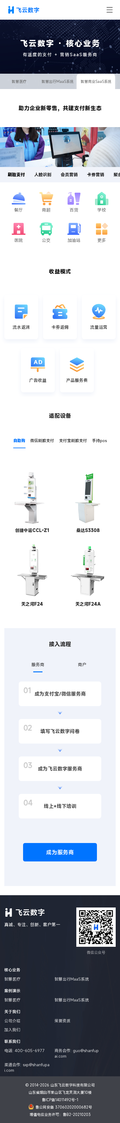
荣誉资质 (62, 1021)
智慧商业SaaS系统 (96, 81)
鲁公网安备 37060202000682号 (63, 1107)
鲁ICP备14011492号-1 (60, 1099)
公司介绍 (12, 1021)
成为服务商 (60, 852)
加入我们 (12, 1029)
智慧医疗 (19, 81)
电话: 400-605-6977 (24, 1050)
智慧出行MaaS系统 (58, 81)
